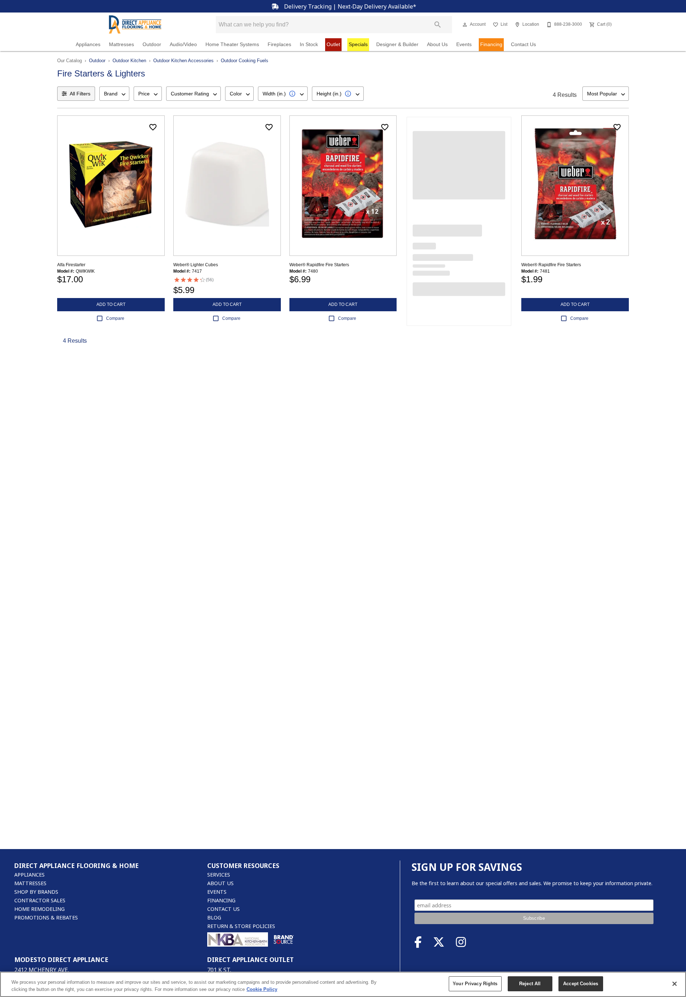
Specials (358, 44)
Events (464, 44)
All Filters (80, 93)
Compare (115, 318)
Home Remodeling (39, 909)
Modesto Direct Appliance (61, 959)
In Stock (309, 44)
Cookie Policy (262, 989)
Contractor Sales (39, 900)
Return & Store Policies (241, 926)
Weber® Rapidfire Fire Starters (319, 264)
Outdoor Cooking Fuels (244, 60)
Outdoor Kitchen (129, 60)
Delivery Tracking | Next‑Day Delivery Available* (349, 6)
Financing (491, 44)
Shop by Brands (36, 891)
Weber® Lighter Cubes (195, 264)
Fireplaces (279, 44)
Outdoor (152, 44)
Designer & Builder (397, 44)
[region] (343, 984)
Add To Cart (110, 304)
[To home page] (135, 24)
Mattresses (121, 44)
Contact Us (523, 44)
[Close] (674, 984)
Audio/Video (183, 44)
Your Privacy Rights (475, 983)
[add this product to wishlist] (152, 127)
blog (214, 917)
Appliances (88, 44)
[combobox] (114, 93)
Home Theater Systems (232, 44)
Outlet (333, 44)
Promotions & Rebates (46, 917)
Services (218, 874)
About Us (437, 44)
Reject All (530, 983)
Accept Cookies (580, 983)
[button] (465, 24)
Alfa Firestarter (71, 264)
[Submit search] (437, 24)
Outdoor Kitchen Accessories (183, 60)
